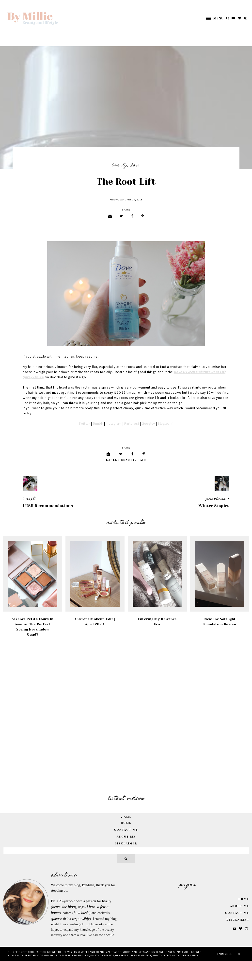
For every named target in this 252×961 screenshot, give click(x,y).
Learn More (224, 954)
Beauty (119, 165)
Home (243, 899)
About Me (126, 836)
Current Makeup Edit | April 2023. (95, 621)
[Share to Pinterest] (142, 216)
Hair (135, 165)
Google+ (148, 423)
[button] (212, 18)
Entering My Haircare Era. (157, 621)
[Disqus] (126, 716)
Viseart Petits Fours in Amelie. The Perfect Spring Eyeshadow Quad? (32, 626)
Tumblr (97, 423)
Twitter (84, 423)
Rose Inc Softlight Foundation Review (219, 621)
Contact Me (126, 829)
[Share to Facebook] (132, 216)
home (126, 823)
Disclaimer (126, 843)
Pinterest (131, 423)
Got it (241, 954)
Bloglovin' (165, 423)
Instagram (114, 423)
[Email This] (110, 216)
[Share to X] (121, 216)
